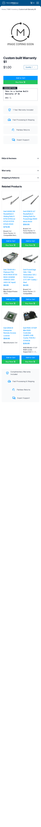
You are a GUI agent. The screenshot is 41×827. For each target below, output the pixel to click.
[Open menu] (37, 3)
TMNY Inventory (12, 9)
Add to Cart (20, 78)
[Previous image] (4, 200)
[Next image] (17, 200)
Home (4, 9)
